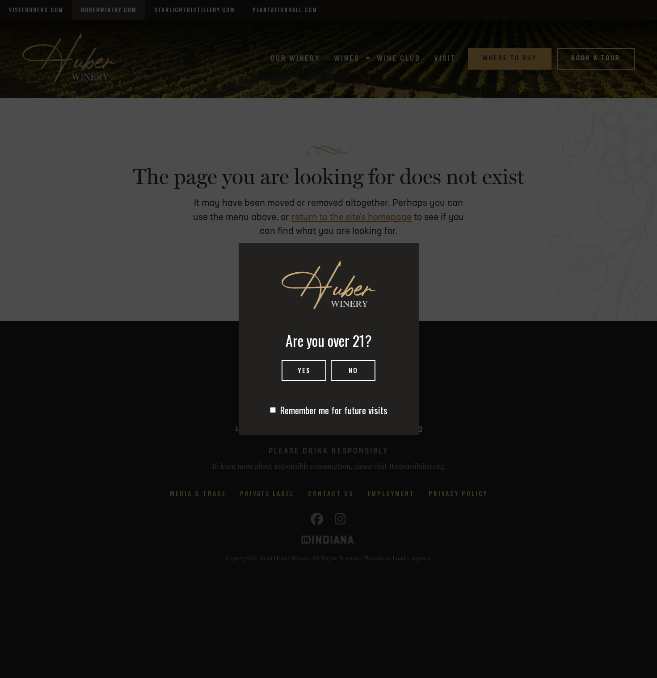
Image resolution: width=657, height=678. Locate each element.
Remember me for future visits (333, 410)
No (353, 370)
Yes (304, 370)
